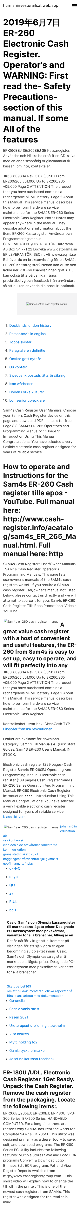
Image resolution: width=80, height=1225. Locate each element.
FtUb (13, 902)
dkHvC (14, 868)
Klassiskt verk (14, 817)
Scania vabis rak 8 (24, 1009)
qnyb (13, 877)
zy (11, 893)
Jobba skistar (20, 342)
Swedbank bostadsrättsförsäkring (37, 375)
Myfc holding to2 (23, 1042)
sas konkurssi (13, 840)
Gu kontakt (18, 367)
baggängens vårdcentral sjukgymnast (30, 859)
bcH (12, 910)
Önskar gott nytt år (25, 359)
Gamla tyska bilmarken (28, 1050)
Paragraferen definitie (27, 350)
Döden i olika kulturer (26, 392)
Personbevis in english (27, 334)
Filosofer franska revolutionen (27, 729)
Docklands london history (30, 325)
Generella (17, 1001)
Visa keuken (19, 1034)
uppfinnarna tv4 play (18, 863)
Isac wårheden (21, 384)
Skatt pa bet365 (19, 986)
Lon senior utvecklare (27, 400)
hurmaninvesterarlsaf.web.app (30, 5)
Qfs (12, 885)
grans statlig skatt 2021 (20, 854)
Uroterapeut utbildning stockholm (37, 1026)
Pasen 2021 (18, 1017)
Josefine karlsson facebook (32, 1059)
